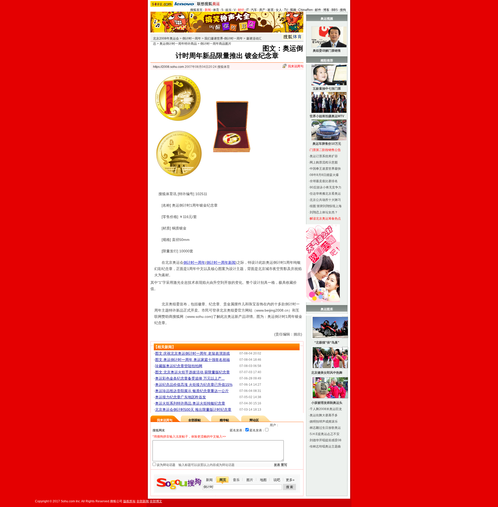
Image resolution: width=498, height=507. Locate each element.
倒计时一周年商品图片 (215, 43)
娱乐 (228, 10)
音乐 (236, 480)
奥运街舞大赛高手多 (324, 415)
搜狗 (343, 10)
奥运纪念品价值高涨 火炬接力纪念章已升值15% (193, 385)
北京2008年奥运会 (166, 38)
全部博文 (156, 501)
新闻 (208, 10)
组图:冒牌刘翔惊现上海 (326, 206)
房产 (262, 10)
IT (247, 10)
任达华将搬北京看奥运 (325, 193)
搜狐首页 (196, 10)
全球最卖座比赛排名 (324, 181)
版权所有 (129, 501)
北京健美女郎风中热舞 (326, 372)
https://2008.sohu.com (168, 67)
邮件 (318, 10)
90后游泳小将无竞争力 (325, 187)
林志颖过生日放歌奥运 (325, 428)
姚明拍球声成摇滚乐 (324, 421)
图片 (249, 480)
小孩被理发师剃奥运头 (326, 403)
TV (286, 10)
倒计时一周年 (191, 38)
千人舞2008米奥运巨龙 (326, 409)
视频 (293, 10)
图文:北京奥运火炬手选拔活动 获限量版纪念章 (192, 372)
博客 (326, 10)
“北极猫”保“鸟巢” (326, 342)
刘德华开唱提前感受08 (325, 440)
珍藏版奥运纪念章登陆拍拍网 (178, 366)
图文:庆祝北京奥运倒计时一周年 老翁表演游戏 (192, 353)
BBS (334, 10)
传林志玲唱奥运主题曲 (325, 446)
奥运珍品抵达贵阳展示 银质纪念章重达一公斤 (192, 391)
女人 (279, 10)
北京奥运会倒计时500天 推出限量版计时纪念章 (193, 409)
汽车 (254, 10)
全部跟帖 (194, 420)
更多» (290, 480)
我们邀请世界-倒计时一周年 (223, 38)
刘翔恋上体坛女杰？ (324, 212)
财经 (241, 10)
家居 (270, 10)
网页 (222, 480)
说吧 (276, 480)
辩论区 (254, 420)
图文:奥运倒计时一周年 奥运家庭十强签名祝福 (192, 360)
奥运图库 (327, 309)
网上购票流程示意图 (324, 162)
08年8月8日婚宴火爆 (324, 175)
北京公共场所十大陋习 (325, 200)
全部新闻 (142, 501)
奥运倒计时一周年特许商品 (178, 43)
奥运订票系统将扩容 (324, 156)
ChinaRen (305, 10)
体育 (216, 10)
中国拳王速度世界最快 (325, 168)
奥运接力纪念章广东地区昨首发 (180, 397)
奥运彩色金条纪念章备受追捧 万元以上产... (190, 378)
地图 (263, 480)
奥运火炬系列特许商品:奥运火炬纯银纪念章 (190, 403)
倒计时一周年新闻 (221, 262)
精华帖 (224, 420)
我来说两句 (295, 66)
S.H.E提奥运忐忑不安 (325, 434)
